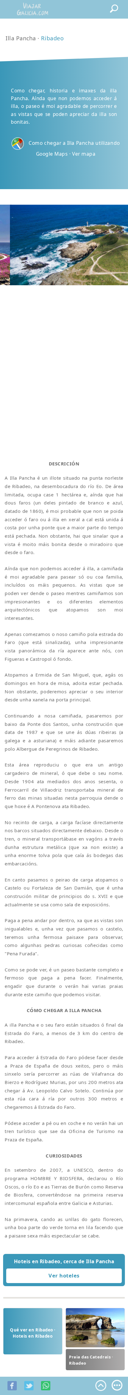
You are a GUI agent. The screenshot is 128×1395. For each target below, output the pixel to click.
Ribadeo (52, 38)
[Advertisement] (64, 365)
